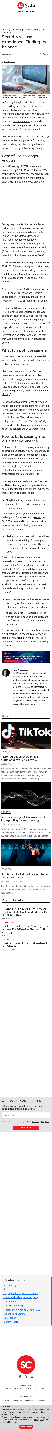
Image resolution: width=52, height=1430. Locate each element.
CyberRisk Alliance (18, 1388)
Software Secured (26, 565)
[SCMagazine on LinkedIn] (32, 1376)
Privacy (15, 29)
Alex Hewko (44, 481)
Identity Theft (10, 1321)
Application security (29, 29)
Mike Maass (12, 485)
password (32, 255)
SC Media (8, 1388)
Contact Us (29, 1388)
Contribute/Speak (17, 1400)
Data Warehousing (13, 1305)
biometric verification (33, 470)
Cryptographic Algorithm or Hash (20, 1293)
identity (6, 394)
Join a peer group (40, 1400)
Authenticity (9, 1285)
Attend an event (29, 1400)
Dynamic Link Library (14, 1313)
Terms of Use (35, 1122)
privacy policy (39, 1420)
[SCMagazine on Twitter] (26, 1376)
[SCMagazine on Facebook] (20, 1376)
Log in (20, 11)
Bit (4, 1289)
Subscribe (26, 1128)
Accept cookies (26, 1427)
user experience (21, 121)
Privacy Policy (45, 1122)
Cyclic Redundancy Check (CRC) (20, 1297)
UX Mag (38, 517)
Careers (37, 1388)
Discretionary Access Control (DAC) (22, 1309)
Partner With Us (26, 1404)
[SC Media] (26, 5)
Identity (6, 29)
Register (30, 11)
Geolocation (9, 1317)
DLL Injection (10, 1301)
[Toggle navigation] (4, 5)
